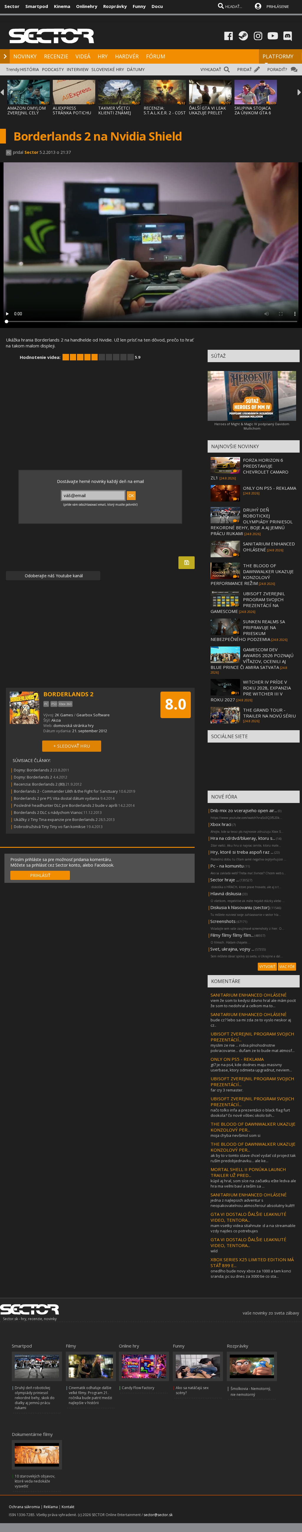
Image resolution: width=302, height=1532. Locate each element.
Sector (11, 6)
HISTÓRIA (29, 69)
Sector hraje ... (224, 880)
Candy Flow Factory (138, 1387)
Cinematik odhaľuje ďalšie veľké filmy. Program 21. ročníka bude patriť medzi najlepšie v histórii (90, 1395)
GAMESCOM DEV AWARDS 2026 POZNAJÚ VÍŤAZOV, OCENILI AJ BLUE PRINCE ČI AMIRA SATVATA (252, 658)
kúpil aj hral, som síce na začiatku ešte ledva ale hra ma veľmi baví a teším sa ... (253, 1183)
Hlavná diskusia (225, 893)
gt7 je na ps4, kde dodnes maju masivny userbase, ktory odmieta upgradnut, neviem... (251, 1067)
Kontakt (68, 1506)
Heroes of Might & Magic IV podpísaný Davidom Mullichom (251, 426)
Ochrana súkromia (24, 1506)
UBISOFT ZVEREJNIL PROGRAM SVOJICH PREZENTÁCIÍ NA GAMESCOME (248, 602)
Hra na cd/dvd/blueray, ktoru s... (242, 838)
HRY (103, 56)
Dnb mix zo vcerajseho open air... (243, 810)
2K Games (64, 715)
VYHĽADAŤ (211, 69)
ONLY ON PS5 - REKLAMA (269, 488)
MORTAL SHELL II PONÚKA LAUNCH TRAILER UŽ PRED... (248, 1172)
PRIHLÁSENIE (278, 6)
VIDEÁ (83, 56)
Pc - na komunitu (227, 866)
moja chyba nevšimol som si (235, 1135)
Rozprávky (115, 6)
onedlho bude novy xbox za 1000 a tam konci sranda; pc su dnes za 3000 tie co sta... (251, 1273)
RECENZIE (56, 56)
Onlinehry (86, 6)
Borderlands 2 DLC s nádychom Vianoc (48, 812)
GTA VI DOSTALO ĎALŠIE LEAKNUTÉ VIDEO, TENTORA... (248, 1217)
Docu (157, 6)
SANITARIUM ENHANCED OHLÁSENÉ (249, 995)
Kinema (62, 6)
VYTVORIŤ (267, 966)
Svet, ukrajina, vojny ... (232, 949)
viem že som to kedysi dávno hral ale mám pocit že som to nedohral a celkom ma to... (253, 1003)
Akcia (56, 720)
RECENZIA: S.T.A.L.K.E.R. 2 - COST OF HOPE (165, 112)
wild (214, 1251)
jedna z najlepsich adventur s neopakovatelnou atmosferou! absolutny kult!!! (253, 1203)
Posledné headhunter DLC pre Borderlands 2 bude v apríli (65, 805)
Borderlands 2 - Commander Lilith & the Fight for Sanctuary (66, 791)
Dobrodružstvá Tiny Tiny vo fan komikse (50, 826)
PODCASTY (53, 69)
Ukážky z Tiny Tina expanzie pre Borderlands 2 (56, 819)
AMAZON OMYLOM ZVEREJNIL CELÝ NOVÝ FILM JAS (26, 112)
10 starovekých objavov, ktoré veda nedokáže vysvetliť (35, 1481)
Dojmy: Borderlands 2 (33, 770)
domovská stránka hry (73, 725)
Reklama (51, 1506)
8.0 (175, 704)
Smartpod (36, 6)
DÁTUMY (136, 69)
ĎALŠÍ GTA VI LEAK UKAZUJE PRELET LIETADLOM (207, 112)
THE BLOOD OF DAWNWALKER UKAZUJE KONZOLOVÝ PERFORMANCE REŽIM (252, 574)
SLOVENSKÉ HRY (107, 69)
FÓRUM (155, 56)
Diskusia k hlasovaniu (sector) (240, 907)
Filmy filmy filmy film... (232, 935)
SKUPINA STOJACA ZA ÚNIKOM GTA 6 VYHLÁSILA (252, 112)
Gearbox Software (93, 715)
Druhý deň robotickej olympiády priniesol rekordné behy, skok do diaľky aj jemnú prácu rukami (35, 1397)
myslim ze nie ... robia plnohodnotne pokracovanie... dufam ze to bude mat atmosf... (253, 1048)
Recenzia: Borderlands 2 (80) (39, 784)
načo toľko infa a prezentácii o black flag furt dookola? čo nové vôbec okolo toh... (250, 1112)
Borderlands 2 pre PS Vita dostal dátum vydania (56, 798)
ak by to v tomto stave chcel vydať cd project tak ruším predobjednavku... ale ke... (253, 1158)
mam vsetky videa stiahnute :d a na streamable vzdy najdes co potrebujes (253, 1228)
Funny (139, 6)
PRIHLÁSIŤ (40, 875)
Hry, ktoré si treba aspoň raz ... (241, 852)
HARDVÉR (127, 56)
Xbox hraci (220, 824)
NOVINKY (25, 56)
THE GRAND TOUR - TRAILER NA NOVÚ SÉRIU (269, 713)
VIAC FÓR (287, 966)
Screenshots (223, 921)
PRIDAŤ (244, 69)
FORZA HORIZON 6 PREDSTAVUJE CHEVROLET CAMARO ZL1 (249, 469)
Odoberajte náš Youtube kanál (53, 575)
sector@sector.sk (158, 1514)
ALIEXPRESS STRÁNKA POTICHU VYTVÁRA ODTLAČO (72, 112)
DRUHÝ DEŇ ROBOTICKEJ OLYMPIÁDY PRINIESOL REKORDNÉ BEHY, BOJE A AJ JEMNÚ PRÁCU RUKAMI (252, 521)
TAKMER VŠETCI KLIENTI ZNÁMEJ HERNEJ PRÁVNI (114, 112)
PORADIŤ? (277, 69)
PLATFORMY (277, 56)
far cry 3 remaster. (227, 1090)
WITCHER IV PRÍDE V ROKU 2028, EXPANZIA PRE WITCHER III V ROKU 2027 (251, 690)
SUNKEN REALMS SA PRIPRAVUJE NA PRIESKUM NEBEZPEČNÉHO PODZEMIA (248, 630)
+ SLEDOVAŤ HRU (71, 746)
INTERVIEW (77, 69)
